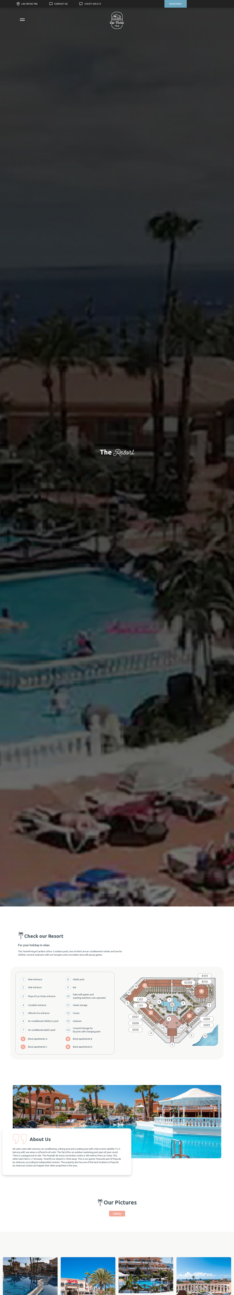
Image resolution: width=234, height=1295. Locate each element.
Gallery (117, 1213)
